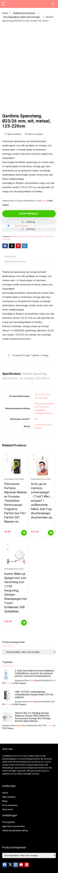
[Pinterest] (26, 864)
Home (5, 13)
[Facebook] (4, 864)
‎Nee (36, 419)
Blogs (5, 801)
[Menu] (3, 4)
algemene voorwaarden (13, 826)
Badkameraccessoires (24, 13)
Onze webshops (10, 805)
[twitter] (10, 864)
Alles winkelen (9, 797)
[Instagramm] (15, 864)
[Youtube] (21, 864)
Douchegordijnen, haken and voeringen (21, 17)
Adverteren (7, 809)
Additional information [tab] (15, 261)
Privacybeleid (8, 822)
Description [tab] (10, 256)
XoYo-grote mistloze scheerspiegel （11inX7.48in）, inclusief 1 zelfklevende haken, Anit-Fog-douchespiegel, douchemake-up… (42, 500)
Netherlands (21, 225)
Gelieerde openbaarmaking (15, 830)
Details (44, 201)
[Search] (53, 4)
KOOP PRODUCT (29, 213)
